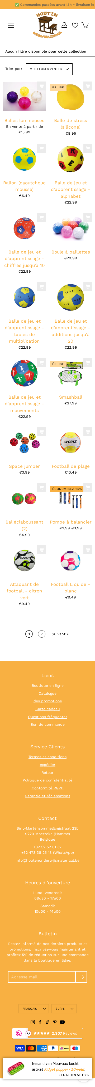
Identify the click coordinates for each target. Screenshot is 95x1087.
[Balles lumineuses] (24, 96)
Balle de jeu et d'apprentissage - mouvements (24, 403)
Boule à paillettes (70, 252)
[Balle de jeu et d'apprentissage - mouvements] (24, 373)
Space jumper (24, 466)
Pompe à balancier (71, 521)
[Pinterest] (55, 1022)
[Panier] (85, 25)
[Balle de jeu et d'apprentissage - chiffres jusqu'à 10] (24, 228)
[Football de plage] (70, 442)
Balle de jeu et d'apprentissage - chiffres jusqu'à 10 (24, 258)
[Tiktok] (47, 1022)
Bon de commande (48, 724)
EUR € (60, 1008)
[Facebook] (40, 1022)
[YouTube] (62, 1022)
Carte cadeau (47, 709)
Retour (47, 772)
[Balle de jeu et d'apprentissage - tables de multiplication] (24, 297)
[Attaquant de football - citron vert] (24, 561)
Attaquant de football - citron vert (24, 591)
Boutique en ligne (48, 685)
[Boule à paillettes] (70, 228)
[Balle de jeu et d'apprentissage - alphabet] (70, 159)
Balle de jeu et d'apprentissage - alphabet (70, 189)
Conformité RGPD (48, 788)
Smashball (70, 396)
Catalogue (47, 693)
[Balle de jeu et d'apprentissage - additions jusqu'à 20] (70, 297)
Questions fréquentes (47, 717)
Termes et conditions (47, 757)
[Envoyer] (81, 977)
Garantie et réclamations (47, 796)
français (29, 1008)
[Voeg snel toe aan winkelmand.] (41, 86)
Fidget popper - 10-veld (64, 1069)
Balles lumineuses (24, 120)
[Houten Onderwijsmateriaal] (47, 25)
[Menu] (11, 25)
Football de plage (71, 466)
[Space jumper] (24, 442)
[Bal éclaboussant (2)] (24, 498)
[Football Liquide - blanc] (70, 561)
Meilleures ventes (46, 69)
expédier (47, 765)
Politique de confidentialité (47, 780)
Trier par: (13, 69)
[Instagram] (32, 1022)
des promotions (48, 701)
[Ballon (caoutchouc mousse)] (24, 159)
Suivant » (60, 634)
